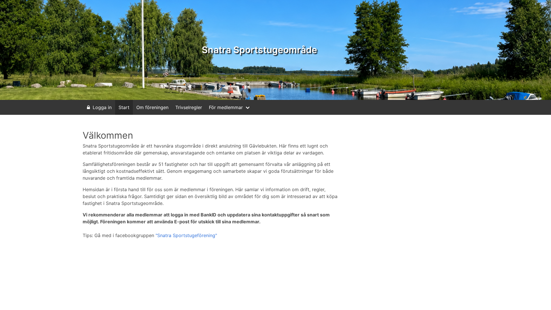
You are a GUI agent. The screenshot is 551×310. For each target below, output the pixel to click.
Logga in (102, 107)
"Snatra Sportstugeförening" (186, 235)
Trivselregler (188, 107)
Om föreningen (152, 107)
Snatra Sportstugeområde (259, 49)
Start (124, 107)
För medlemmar (226, 107)
